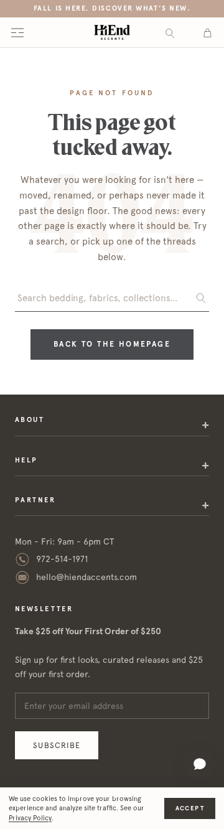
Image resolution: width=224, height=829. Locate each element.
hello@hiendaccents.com (86, 577)
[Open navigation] (17, 32)
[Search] (169, 32)
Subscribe (56, 745)
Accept (189, 808)
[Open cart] (207, 32)
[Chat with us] (199, 764)
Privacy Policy (30, 818)
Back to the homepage (112, 344)
